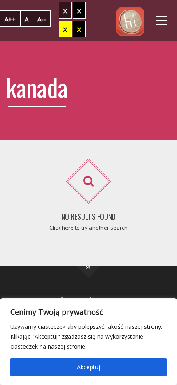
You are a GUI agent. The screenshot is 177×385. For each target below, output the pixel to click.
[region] (88, 341)
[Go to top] (88, 266)
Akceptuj (88, 367)
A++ (10, 19)
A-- (41, 19)
